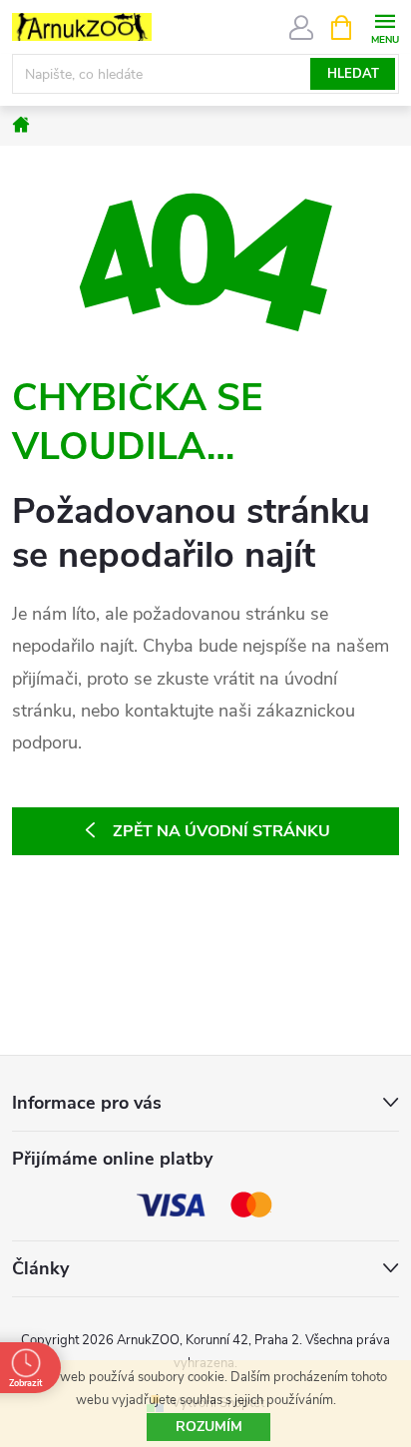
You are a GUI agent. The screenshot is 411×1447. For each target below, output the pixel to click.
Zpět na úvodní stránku (221, 831)
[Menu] (384, 26)
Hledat (353, 74)
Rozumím (209, 1426)
